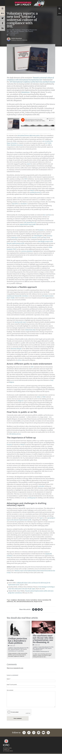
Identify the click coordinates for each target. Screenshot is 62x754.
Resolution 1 (41, 230)
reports (29, 164)
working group (31, 497)
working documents (35, 192)
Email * (12, 684)
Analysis (18, 30)
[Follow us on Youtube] (43, 732)
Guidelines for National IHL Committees (17, 296)
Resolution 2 (24, 203)
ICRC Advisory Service (15, 434)
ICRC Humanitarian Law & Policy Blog (14, 133)
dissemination (21, 600)
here (44, 215)
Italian (38, 397)
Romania (34, 237)
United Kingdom (38, 235)
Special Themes (19, 31)
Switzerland (14, 237)
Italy (45, 237)
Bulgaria (11, 382)
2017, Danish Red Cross (30, 222)
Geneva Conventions (31, 600)
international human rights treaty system (28, 135)
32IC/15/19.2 (15, 203)
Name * (8, 679)
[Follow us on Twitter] (24, 732)
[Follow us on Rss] (48, 732)
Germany (49, 235)
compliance (14, 600)
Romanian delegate (16, 348)
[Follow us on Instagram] (33, 732)
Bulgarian (21, 400)
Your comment (10, 690)
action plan (41, 486)
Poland (32, 190)
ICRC (25, 179)
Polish (44, 397)
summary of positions (27, 251)
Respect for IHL (38, 601)
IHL (11, 31)
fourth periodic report (20, 322)
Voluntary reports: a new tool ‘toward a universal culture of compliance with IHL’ (36, 133)
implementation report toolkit (28, 224)
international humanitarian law (25, 601)
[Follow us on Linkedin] (38, 732)
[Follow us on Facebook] (29, 732)
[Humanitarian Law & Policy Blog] (31, 3)
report (41, 518)
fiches (19, 360)
